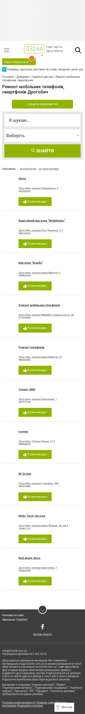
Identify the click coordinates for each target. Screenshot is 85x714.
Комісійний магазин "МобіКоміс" (42, 220)
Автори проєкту (42, 634)
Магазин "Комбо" (31, 262)
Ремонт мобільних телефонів (39, 305)
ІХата (22, 178)
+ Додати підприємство (42, 104)
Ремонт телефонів (31, 347)
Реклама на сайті (13, 615)
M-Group (25, 473)
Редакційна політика (30, 705)
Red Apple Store (30, 558)
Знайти (44, 150)
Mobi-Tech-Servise (32, 515)
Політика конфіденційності (19, 702)
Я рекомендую (37, 201)
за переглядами (49, 168)
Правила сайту (45, 702)
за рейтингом (28, 168)
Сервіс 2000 (27, 389)
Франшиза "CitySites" (15, 619)
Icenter (24, 431)
